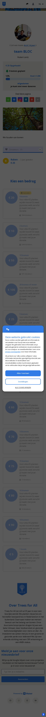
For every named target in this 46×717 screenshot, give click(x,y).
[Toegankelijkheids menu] (43, 714)
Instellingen (23, 381)
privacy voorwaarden (13, 352)
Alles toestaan (23, 373)
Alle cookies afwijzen (23, 387)
